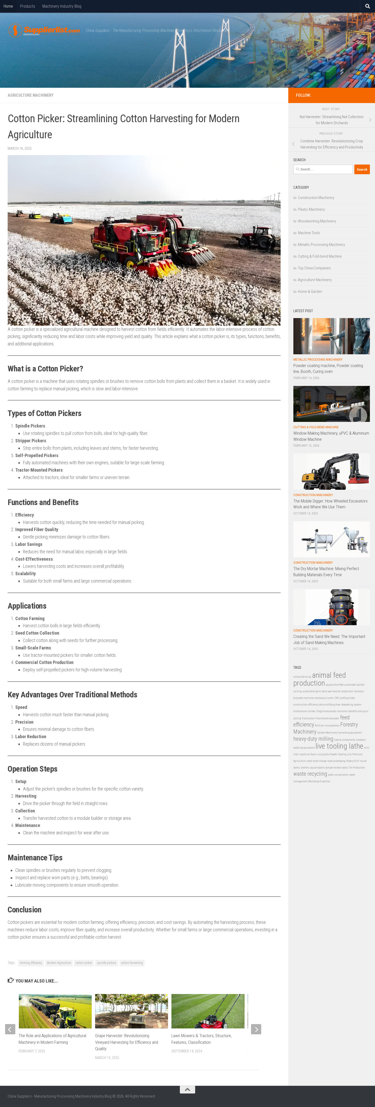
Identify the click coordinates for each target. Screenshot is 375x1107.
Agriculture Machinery (30, 95)
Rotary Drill (352, 761)
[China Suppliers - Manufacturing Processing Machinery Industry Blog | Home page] (44, 30)
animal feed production (319, 679)
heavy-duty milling (313, 739)
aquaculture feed (335, 684)
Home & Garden (310, 291)
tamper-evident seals (337, 767)
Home (8, 6)
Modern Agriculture (59, 963)
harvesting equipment (350, 732)
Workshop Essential (319, 781)
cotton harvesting (132, 963)
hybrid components (344, 739)
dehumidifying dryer (330, 704)
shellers (305, 767)
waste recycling (310, 774)
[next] (256, 1029)
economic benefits (347, 711)
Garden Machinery (327, 732)
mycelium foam (307, 754)
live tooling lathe (339, 746)
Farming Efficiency (31, 963)
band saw (327, 691)
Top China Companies (314, 268)
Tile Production (356, 767)
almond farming (302, 676)
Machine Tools (309, 233)
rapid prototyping (336, 761)
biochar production (343, 691)
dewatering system (351, 704)
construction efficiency (305, 704)
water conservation (338, 774)
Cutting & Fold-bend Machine (320, 256)
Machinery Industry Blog (61, 6)
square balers (317, 767)
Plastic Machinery (311, 209)
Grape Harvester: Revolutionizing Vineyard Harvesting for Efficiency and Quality (126, 1042)
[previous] (10, 1029)
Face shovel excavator (327, 718)
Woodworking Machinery (317, 221)
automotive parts (312, 691)
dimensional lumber (304, 711)
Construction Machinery (316, 197)
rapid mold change (316, 761)
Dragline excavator (326, 711)
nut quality (323, 754)
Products (27, 6)
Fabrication (308, 718)
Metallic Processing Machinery (321, 244)
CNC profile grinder (344, 698)
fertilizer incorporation (327, 725)
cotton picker (84, 963)
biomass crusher (324, 698)
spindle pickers (106, 963)
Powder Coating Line (341, 754)
